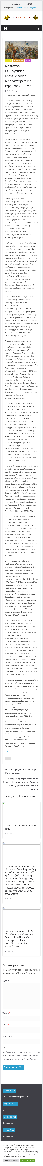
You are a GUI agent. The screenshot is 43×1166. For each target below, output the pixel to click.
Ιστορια (28, 60)
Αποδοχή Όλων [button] (28, 1160)
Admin (19, 91)
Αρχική (5, 1110)
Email (6, 1024)
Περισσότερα (8, 1123)
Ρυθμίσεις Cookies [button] (11, 1160)
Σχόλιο (6, 980)
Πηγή (7, 751)
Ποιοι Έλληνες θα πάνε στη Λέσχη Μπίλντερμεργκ (20, 771)
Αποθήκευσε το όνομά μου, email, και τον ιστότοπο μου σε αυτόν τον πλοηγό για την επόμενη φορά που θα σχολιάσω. (21, 1055)
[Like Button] (8, 758)
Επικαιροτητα (18, 60)
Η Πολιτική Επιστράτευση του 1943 (21, 827)
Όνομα (6, 1013)
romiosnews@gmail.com (18, 1097)
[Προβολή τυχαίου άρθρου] (37, 28)
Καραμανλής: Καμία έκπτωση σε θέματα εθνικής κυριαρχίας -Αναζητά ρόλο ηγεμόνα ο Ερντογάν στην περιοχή (20, 783)
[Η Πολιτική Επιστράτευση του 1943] (21, 803)
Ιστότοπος (7, 1036)
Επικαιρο (8, 60)
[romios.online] (5, 28)
